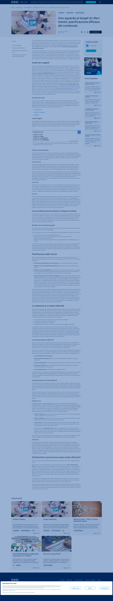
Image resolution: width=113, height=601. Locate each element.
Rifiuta (13, 590)
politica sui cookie (34, 589)
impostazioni (42, 587)
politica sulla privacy (46, 589)
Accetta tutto (5, 586)
